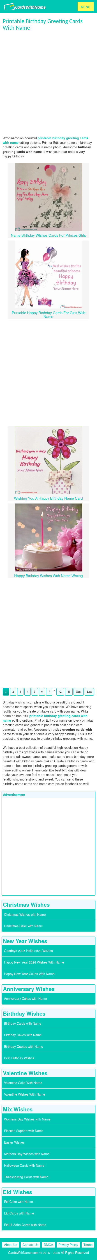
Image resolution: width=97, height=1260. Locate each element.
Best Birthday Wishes (19, 1058)
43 (68, 691)
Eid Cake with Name (18, 1201)
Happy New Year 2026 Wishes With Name (34, 962)
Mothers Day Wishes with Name (27, 1154)
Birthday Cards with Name (22, 1023)
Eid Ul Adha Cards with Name (25, 1224)
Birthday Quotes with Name (23, 1046)
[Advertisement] (48, 83)
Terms (87, 1244)
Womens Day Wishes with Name (27, 1119)
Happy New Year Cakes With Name (29, 973)
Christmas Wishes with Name (25, 914)
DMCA (48, 1244)
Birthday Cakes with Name (23, 1035)
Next (78, 691)
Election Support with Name (24, 1130)
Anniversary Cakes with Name (25, 998)
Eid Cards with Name (19, 1213)
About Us (10, 1244)
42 (60, 691)
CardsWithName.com (23, 1252)
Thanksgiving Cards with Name (26, 1177)
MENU (85, 7)
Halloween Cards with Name (24, 1165)
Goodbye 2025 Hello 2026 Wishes (28, 950)
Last (89, 691)
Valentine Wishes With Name (24, 1094)
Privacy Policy (68, 1244)
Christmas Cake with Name (23, 926)
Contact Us (30, 1244)
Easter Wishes (14, 1142)
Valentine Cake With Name (23, 1082)
